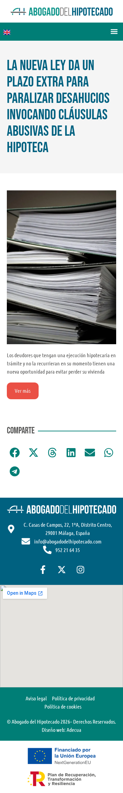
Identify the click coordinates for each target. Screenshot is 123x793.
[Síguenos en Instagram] (80, 569)
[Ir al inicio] (61, 11)
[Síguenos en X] (61, 569)
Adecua (74, 729)
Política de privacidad (73, 698)
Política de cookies (62, 706)
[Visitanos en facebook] (42, 569)
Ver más (22, 390)
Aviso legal (36, 698)
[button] (114, 31)
